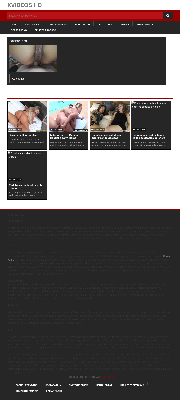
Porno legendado (26, 385)
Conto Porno (19, 30)
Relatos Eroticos (45, 30)
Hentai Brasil (104, 385)
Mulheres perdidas (132, 385)
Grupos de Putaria (27, 390)
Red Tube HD (82, 24)
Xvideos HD (24, 5)
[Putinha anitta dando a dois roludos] (27, 154)
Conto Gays (105, 24)
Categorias (32, 24)
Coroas (124, 24)
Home (14, 24)
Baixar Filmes (54, 390)
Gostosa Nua (53, 385)
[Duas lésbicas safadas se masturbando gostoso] (110, 116)
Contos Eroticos (57, 24)
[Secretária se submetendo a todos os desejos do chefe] (151, 104)
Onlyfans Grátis (78, 385)
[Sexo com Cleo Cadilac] (27, 116)
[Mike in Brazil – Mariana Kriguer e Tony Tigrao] (68, 116)
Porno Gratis (145, 24)
